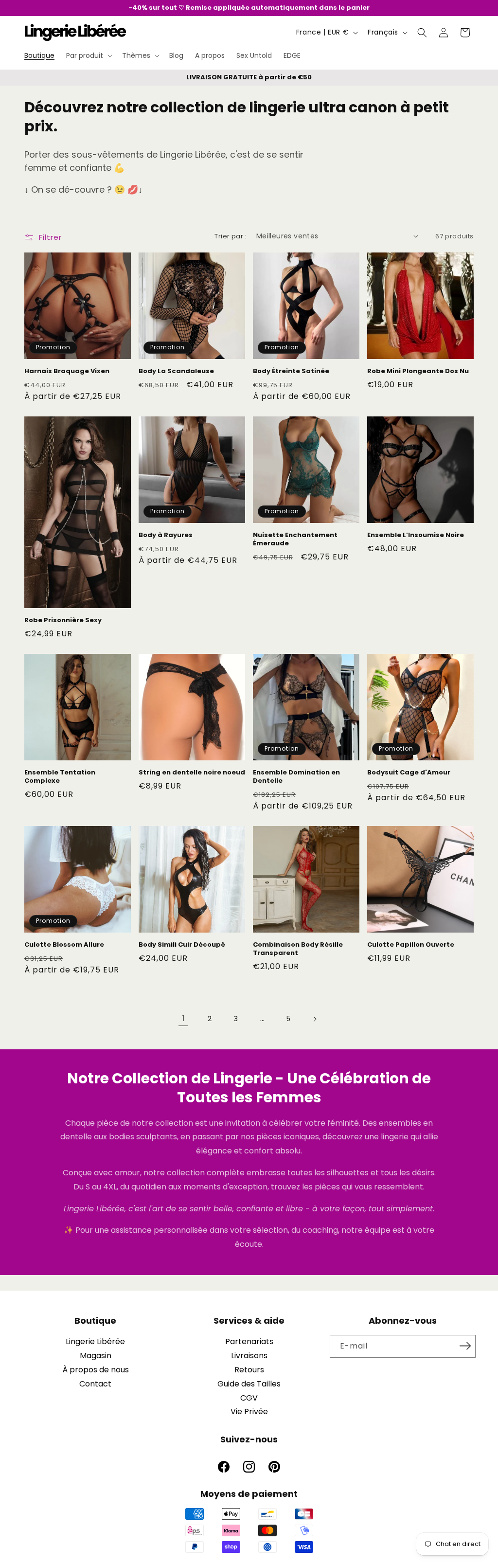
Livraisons (249, 1355)
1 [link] (183, 1018)
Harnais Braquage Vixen (66, 371)
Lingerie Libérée (95, 1341)
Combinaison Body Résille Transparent (298, 949)
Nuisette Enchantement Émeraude (295, 539)
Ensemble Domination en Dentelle (296, 777)
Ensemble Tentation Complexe (59, 777)
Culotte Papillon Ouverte (410, 945)
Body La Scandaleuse (176, 371)
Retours (249, 1369)
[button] (88, 55)
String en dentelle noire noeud (192, 773)
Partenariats (249, 1341)
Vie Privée (249, 1411)
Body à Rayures (166, 535)
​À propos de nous (95, 1369)
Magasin (95, 1355)
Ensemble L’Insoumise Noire (415, 535)
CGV (249, 1397)
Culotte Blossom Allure (64, 945)
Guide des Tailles (249, 1383)
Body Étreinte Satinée (291, 371)
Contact (95, 1383)
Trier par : (230, 236)
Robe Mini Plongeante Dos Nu (418, 371)
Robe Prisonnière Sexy (63, 620)
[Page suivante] (314, 1019)
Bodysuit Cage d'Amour (408, 773)
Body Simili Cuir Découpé (182, 945)
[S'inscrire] (465, 1345)
